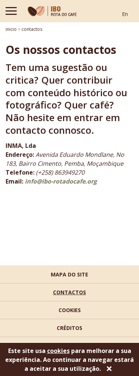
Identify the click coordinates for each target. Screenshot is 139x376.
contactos (69, 292)
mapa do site (69, 274)
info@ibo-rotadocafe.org (60, 181)
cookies (70, 310)
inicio (11, 29)
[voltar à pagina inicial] (52, 11)
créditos (69, 327)
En (125, 13)
